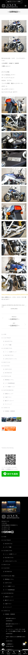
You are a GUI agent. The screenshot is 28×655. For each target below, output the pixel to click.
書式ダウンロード (9, 400)
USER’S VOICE (8, 369)
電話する (25, 653)
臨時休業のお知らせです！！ (13, 624)
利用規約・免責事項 (10, 411)
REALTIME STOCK (17, 305)
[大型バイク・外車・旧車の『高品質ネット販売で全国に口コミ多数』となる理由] (14, 419)
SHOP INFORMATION (8, 390)
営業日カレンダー (9, 393)
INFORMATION (10, 305)
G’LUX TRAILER (7, 338)
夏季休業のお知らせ (11, 618)
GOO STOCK (19, 653)
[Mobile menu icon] (25, 6)
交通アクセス (8, 397)
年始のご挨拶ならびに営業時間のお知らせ (15, 637)
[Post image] (3, 619)
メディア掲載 (8, 345)
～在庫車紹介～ (9, 644)
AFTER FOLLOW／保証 (8, 576)
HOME (4, 334)
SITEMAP (14, 653)
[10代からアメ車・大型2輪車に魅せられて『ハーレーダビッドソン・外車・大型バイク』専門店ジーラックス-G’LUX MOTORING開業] (18, 419)
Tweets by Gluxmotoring (7, 448)
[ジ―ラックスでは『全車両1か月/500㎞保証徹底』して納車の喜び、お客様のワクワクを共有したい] (4, 419)
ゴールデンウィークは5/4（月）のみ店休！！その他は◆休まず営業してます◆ (15, 630)
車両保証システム (9, 379)
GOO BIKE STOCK (7, 348)
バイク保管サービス (10, 386)
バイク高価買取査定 (10, 383)
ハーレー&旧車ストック (10, 352)
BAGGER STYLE (8, 341)
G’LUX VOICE (6, 365)
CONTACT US (6, 407)
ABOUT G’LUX (6, 362)
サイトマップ (8, 404)
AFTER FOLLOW (7, 376)
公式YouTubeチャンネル (11, 359)
